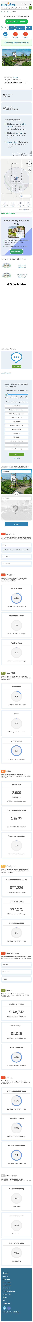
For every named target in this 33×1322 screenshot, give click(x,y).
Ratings (15, 77)
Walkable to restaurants (16, 425)
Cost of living (11, 142)
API (4, 1300)
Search (3, 12)
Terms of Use (6, 1282)
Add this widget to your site (8, 213)
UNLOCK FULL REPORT (17, 21)
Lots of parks (16, 421)
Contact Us (6, 1288)
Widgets (5, 1297)
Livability (23, 4)
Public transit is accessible (16, 410)
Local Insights (7, 1294)
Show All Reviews (6, 373)
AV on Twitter (4, 1308)
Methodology (6, 1279)
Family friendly (16, 406)
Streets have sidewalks (16, 441)
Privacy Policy (7, 1285)
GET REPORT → (16, 251)
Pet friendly (16, 437)
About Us (5, 1276)
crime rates (19, 133)
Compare (16, 524)
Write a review (16, 366)
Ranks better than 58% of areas (13, 82)
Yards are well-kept (16, 417)
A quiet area (16, 445)
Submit (16, 454)
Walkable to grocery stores (16, 413)
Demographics (20, 28)
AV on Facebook (9, 1308)
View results (16, 458)
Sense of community (16, 448)
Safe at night (16, 433)
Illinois (9, 12)
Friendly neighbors (16, 429)
